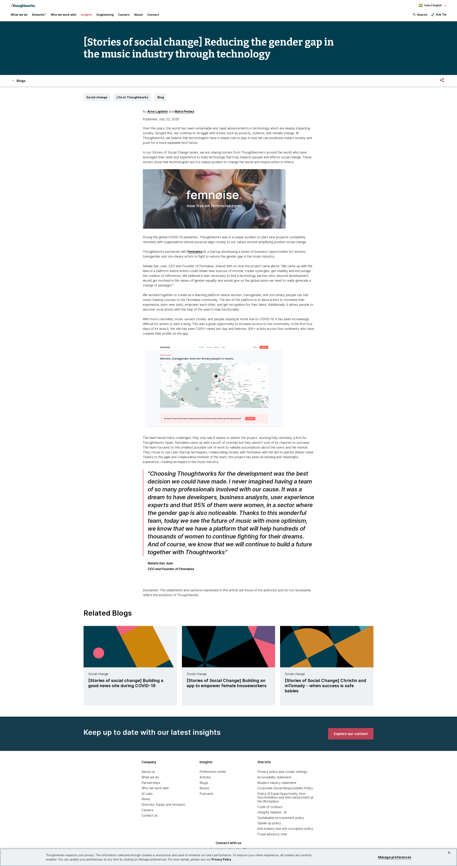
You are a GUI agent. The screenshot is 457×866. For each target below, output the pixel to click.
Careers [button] (124, 14)
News (146, 799)
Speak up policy (269, 823)
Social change (96, 97)
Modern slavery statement (276, 783)
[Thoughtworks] (23, 4)
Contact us (150, 815)
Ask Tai (441, 14)
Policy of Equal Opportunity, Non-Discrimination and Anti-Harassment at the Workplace (285, 797)
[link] (350, 733)
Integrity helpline (269, 812)
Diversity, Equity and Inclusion (163, 804)
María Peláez (184, 111)
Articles (205, 777)
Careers (147, 810)
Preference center (213, 772)
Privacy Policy (221, 859)
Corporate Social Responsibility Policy (285, 788)
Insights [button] (86, 14)
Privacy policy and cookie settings (282, 772)
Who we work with (155, 788)
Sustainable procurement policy (280, 818)
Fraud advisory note (272, 834)
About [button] (138, 14)
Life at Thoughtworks (132, 97)
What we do (150, 777)
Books (204, 788)
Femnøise (194, 251)
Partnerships (151, 783)
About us (148, 772)
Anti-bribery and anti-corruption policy (285, 828)
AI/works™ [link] (39, 14)
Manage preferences (394, 857)
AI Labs (147, 793)
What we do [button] (19, 14)
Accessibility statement (274, 777)
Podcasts (207, 793)
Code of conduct (269, 807)
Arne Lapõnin (157, 111)
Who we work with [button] (63, 14)
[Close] (449, 853)
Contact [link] (153, 14)
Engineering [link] (105, 14)
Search (422, 14)
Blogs (204, 783)
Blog (160, 97)
